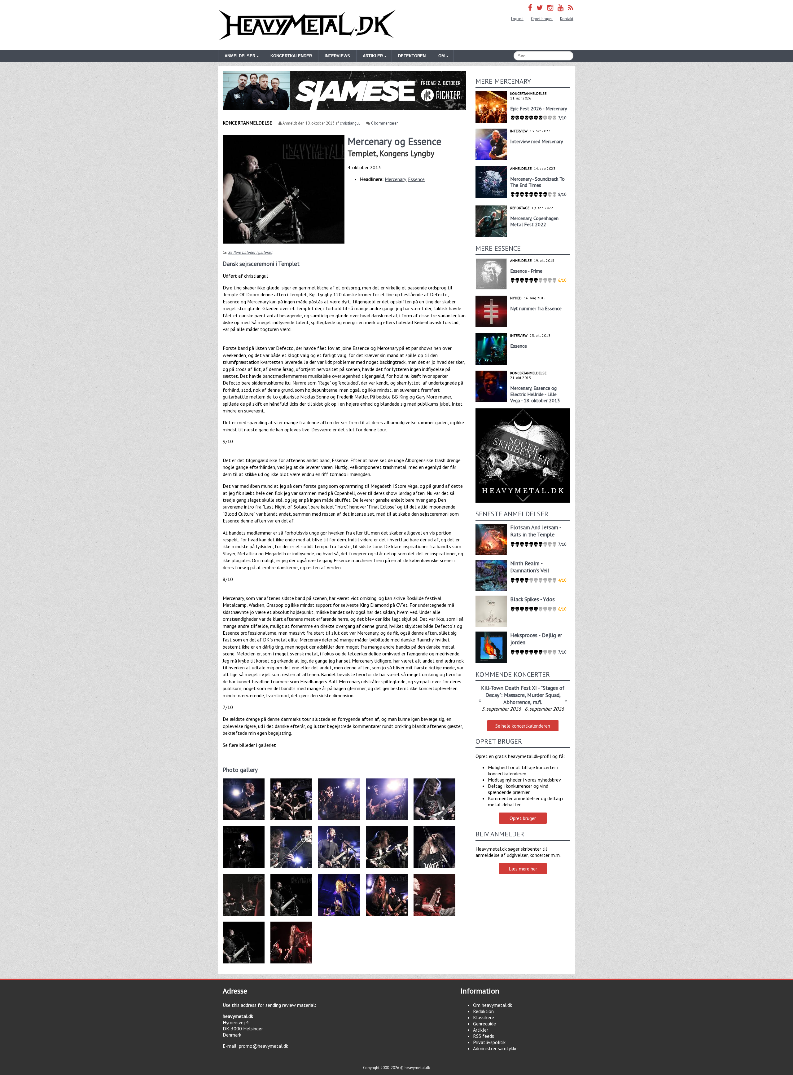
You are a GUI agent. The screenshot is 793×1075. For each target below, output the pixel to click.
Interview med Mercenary (536, 141)
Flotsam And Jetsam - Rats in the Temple (535, 531)
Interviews (337, 56)
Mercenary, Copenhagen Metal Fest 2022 (534, 221)
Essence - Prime (526, 271)
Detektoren (412, 56)
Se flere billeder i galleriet (250, 252)
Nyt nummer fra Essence (536, 308)
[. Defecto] (246, 823)
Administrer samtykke (495, 1048)
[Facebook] (530, 7)
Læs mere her (523, 869)
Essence (416, 179)
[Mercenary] (246, 918)
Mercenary (395, 179)
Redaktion (483, 1011)
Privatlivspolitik (489, 1042)
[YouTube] (560, 7)
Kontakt (566, 18)
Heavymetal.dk (307, 25)
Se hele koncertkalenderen (522, 726)
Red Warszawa (522, 687)
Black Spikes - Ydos (532, 599)
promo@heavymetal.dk (263, 1046)
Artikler (480, 1030)
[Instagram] (550, 7)
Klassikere (483, 1017)
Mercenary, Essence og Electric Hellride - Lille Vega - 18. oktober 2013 (535, 394)
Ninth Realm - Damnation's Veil (529, 567)
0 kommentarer (384, 123)
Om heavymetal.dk (492, 1005)
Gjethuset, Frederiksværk (523, 703)
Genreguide (484, 1023)
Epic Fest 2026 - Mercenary (538, 108)
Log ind (517, 18)
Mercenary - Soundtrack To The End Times (537, 182)
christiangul (350, 123)
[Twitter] (540, 7)
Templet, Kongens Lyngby (391, 153)
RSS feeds (483, 1036)
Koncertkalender (291, 56)
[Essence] (437, 823)
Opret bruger (542, 18)
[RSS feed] (570, 7)
